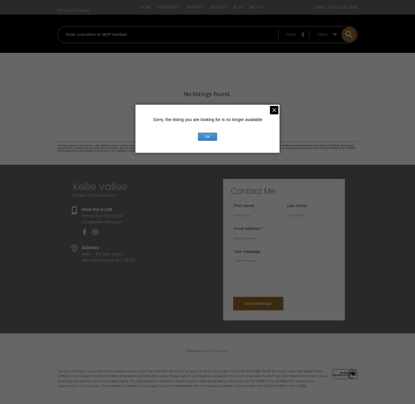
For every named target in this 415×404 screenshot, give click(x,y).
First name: (244, 205)
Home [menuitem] (145, 7)
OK (207, 137)
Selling (216, 7)
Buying (193, 7)
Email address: (248, 228)
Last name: (297, 205)
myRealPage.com (216, 351)
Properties (167, 7)
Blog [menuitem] (238, 7)
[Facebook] (87, 233)
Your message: (247, 251)
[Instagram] (97, 233)
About (255, 7)
